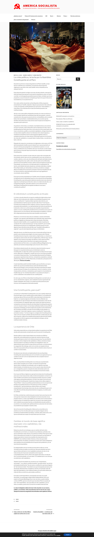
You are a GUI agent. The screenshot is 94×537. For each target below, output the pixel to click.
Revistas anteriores (75, 16)
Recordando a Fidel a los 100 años (64, 118)
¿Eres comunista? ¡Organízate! (21, 19)
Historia (59, 16)
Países (65, 16)
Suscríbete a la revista (66, 149)
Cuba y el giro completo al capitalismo (65, 121)
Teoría (51, 16)
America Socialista (40, 5)
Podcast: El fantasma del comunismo (34, 16)
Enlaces (33, 19)
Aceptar (67, 534)
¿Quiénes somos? (18, 16)
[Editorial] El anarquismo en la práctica (65, 116)
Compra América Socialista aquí (47, 531)
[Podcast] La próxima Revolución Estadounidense (67, 128)
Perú (17, 499)
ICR (46, 16)
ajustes (58, 535)
